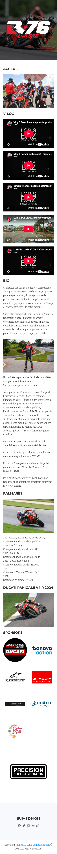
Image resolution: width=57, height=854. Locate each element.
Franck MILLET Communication (33, 844)
